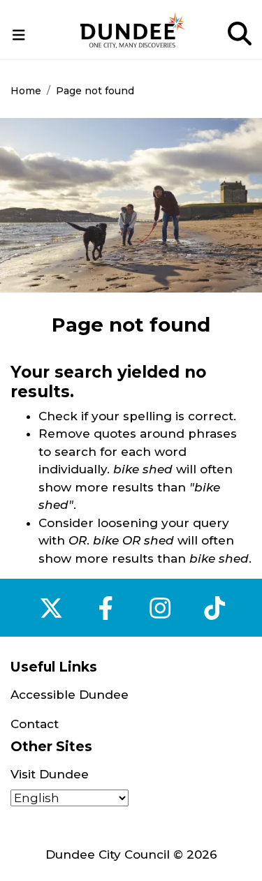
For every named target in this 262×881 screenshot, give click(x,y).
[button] (19, 35)
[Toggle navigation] (18, 35)
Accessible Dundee (69, 695)
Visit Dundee (49, 774)
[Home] (132, 29)
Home (25, 90)
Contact (34, 724)
